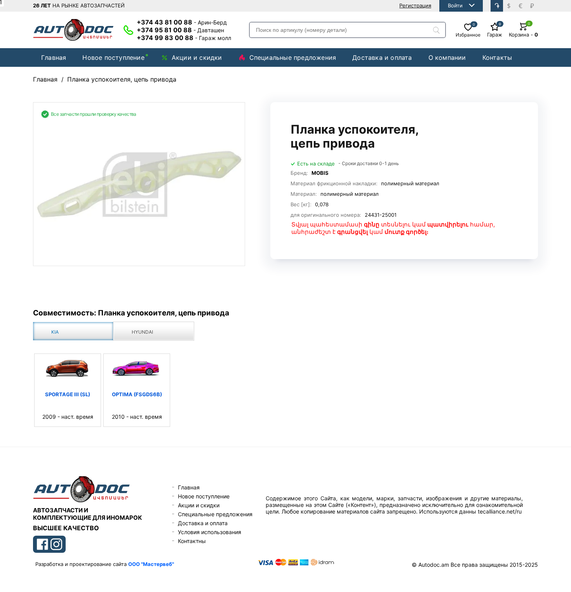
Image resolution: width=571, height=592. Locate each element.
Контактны (192, 541)
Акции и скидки (197, 57)
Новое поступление (113, 57)
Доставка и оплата (382, 57)
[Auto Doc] (73, 30)
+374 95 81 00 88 (180, 30)
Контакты (497, 57)
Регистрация (415, 5)
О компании (447, 57)
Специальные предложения (292, 57)
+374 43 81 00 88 (182, 22)
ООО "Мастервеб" (151, 564)
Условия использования (209, 532)
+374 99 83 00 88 (184, 38)
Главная (53, 57)
